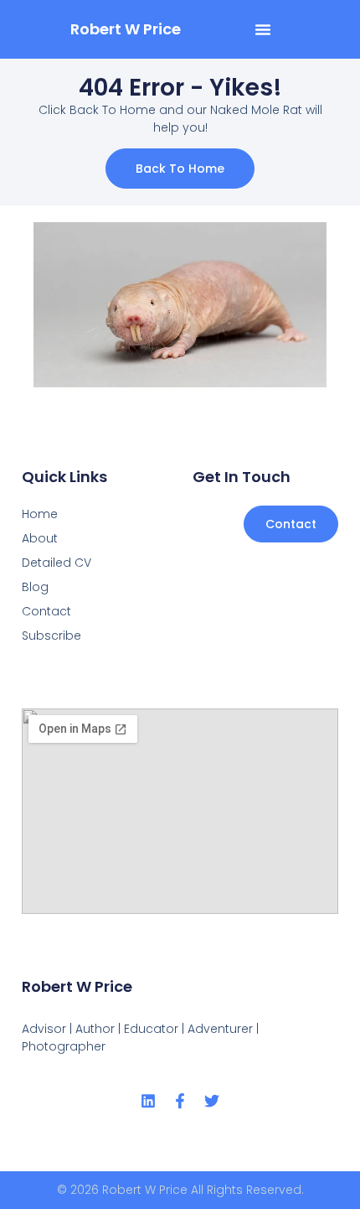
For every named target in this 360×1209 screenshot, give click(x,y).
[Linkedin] (148, 1100)
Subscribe (51, 635)
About (40, 538)
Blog (35, 587)
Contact (46, 611)
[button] (262, 29)
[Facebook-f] (180, 1100)
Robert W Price (125, 28)
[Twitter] (211, 1100)
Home (40, 514)
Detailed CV (56, 562)
